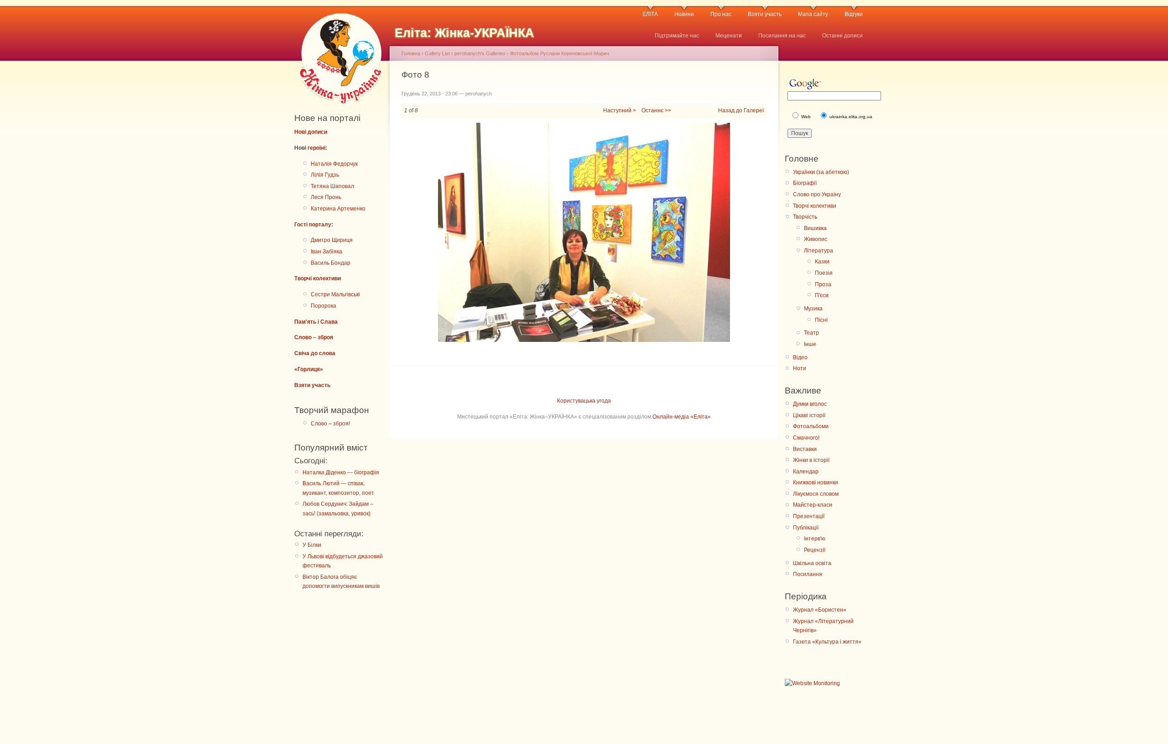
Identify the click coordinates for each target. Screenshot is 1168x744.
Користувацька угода (584, 401)
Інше (810, 344)
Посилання (807, 574)
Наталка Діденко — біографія (340, 472)
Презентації (808, 516)
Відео (800, 357)
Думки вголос (810, 404)
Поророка (323, 306)
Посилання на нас (782, 35)
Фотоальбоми (811, 426)
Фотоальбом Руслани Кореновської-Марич (559, 53)
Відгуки (854, 14)
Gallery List (437, 53)
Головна (411, 53)
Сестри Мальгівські (335, 294)
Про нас (720, 14)
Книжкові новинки (815, 482)
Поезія (824, 273)
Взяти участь (765, 14)
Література (818, 250)
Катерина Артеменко (338, 208)
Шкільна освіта (812, 563)
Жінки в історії (811, 460)
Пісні (821, 320)
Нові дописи (310, 132)
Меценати (728, 35)
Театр (811, 333)
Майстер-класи (812, 505)
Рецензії (814, 550)
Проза (823, 284)
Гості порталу (312, 224)
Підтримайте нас (677, 35)
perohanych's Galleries (480, 53)
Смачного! (806, 438)
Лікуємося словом (816, 494)
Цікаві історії (809, 415)
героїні (316, 148)
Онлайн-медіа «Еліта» (681, 417)
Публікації (806, 527)
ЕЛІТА (650, 14)
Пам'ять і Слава (316, 322)
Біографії (805, 183)
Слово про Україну (817, 194)
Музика (813, 308)
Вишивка (815, 228)
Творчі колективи (317, 278)
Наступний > (619, 110)
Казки (822, 261)
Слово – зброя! (330, 423)
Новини (684, 14)
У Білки (311, 545)
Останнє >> (656, 110)
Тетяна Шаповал (332, 186)
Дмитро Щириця (332, 240)
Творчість (805, 217)
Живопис (815, 239)
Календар (806, 471)
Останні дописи (842, 35)
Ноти (799, 368)
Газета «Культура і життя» (827, 642)
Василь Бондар (330, 263)
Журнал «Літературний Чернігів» (823, 626)
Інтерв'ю (814, 538)
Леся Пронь (326, 197)
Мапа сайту (813, 14)
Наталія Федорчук (334, 164)
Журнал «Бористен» (819, 610)
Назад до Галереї (741, 110)
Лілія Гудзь (325, 175)
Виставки (805, 449)
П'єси (822, 295)
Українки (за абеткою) (821, 172)
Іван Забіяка (326, 251)
